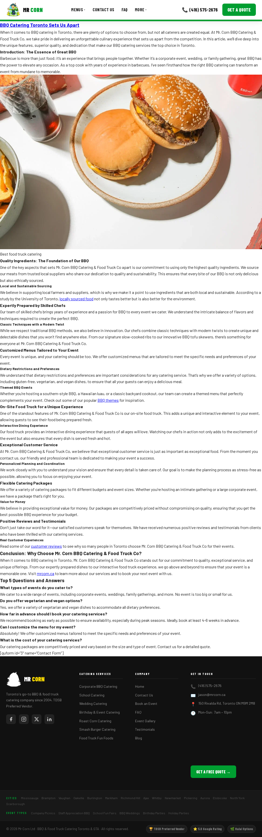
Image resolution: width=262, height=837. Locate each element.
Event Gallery (145, 721)
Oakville (78, 798)
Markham (111, 798)
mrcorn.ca (45, 573)
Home (139, 686)
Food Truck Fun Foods (96, 738)
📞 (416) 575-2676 (200, 10)
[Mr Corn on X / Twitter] (36, 719)
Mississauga (29, 798)
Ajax (146, 798)
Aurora (205, 798)
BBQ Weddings (129, 813)
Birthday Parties (154, 813)
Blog (138, 738)
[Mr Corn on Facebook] (11, 719)
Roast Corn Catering (95, 721)
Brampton (48, 798)
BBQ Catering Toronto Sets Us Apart (39, 25)
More (141, 9)
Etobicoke (220, 798)
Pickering (190, 798)
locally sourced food (76, 298)
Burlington (94, 798)
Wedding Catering (93, 703)
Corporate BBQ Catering (98, 686)
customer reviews (46, 546)
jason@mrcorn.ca (211, 694)
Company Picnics (43, 813)
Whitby (157, 798)
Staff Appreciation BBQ (74, 813)
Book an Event (146, 703)
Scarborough (15, 804)
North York (237, 798)
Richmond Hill (130, 798)
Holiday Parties (178, 813)
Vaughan (64, 798)
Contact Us (103, 9)
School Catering (91, 695)
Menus (78, 9)
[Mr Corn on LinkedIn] (49, 719)
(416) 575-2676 (210, 685)
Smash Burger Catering (97, 729)
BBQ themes (108, 400)
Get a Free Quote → (213, 771)
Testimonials (145, 729)
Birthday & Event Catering (99, 712)
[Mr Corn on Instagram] (24, 719)
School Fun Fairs (104, 813)
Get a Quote (239, 10)
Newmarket (173, 798)
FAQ (125, 9)
